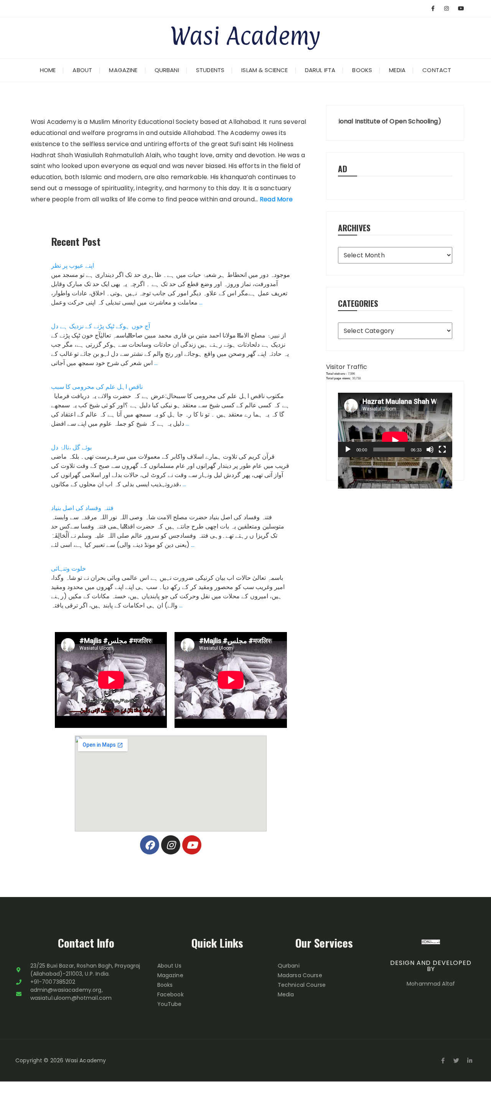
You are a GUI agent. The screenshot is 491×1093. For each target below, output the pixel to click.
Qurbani (167, 70)
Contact (436, 70)
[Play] (348, 449)
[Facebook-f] (443, 1060)
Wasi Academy (245, 35)
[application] (395, 425)
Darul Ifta (320, 70)
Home (48, 70)
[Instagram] (170, 844)
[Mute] (430, 449)
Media (397, 70)
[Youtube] (191, 844)
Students (210, 70)
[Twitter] (456, 1060)
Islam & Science (264, 70)
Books (362, 70)
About (82, 70)
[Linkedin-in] (470, 1060)
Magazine (123, 70)
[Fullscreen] (442, 449)
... (201, 302)
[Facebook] (149, 844)
